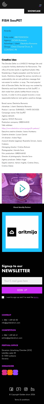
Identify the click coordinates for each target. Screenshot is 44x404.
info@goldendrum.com (11, 323)
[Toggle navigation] (40, 5)
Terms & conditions (22, 400)
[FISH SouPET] (22, 188)
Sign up (22, 290)
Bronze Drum (19, 30)
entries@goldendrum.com (12, 338)
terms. (36, 297)
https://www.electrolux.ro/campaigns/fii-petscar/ (21, 128)
